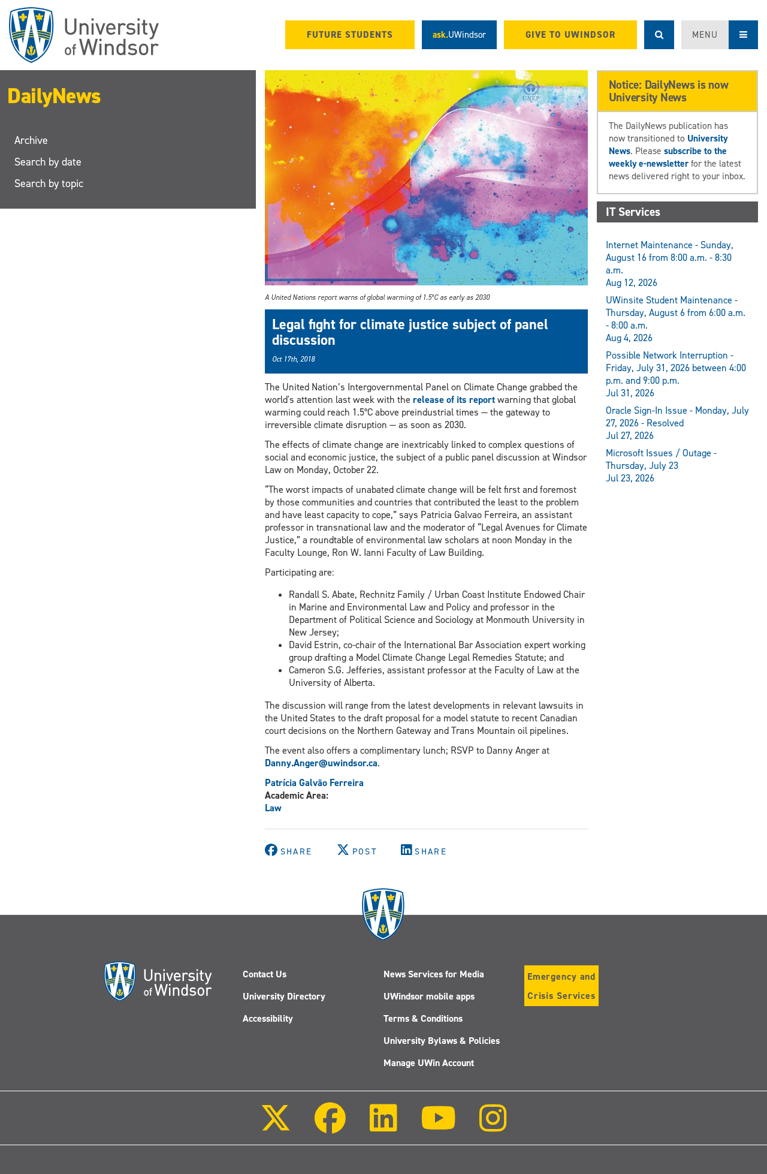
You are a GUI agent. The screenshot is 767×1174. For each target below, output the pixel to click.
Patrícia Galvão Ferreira (314, 782)
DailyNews (54, 96)
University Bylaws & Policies (442, 1040)
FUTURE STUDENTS (350, 35)
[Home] (84, 35)
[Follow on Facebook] (330, 1126)
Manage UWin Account (429, 1062)
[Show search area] (659, 34)
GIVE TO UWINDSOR (570, 35)
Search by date (47, 162)
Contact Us (264, 974)
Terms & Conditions (423, 1018)
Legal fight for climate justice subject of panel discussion (410, 332)
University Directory (284, 996)
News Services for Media (434, 974)
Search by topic (48, 183)
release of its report (454, 399)
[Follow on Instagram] (493, 1126)
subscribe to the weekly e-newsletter (668, 157)
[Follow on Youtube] (438, 1126)
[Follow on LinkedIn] (382, 1126)
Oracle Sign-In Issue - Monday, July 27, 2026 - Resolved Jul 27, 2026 (677, 423)
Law (273, 808)
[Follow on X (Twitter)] (275, 1126)
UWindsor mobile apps (429, 996)
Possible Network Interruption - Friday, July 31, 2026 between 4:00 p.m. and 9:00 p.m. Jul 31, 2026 (676, 374)
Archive (31, 140)
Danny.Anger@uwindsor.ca (321, 763)
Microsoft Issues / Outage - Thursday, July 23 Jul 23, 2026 (661, 465)
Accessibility (268, 1018)
